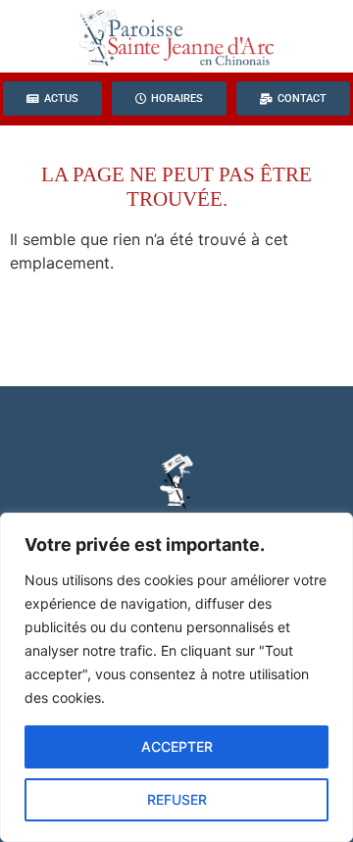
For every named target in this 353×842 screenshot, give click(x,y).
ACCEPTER (177, 746)
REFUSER (177, 799)
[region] (176, 677)
